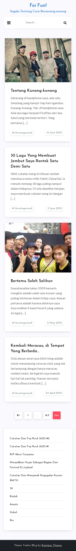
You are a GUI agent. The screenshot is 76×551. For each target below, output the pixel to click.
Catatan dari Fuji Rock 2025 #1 (29, 446)
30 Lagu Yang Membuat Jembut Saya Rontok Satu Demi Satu (34, 161)
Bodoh (14, 496)
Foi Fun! (38, 5)
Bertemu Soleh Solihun (32, 281)
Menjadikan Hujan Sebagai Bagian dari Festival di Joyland (34, 465)
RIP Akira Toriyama (22, 454)
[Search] (65, 23)
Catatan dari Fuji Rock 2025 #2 (29, 438)
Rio (12, 520)
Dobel (13, 512)
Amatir (14, 504)
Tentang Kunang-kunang (34, 91)
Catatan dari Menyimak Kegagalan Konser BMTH (36, 478)
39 (11, 488)
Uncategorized (23, 132)
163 (48, 415)
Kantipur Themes (52, 545)
